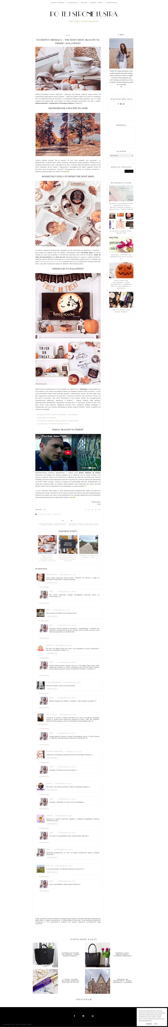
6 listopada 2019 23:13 (63, 783)
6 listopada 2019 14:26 (72, 682)
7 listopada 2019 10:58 (63, 815)
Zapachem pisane (54, 682)
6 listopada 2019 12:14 (63, 645)
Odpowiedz (52, 583)
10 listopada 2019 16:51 (66, 733)
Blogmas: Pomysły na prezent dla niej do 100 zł (121, 256)
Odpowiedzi (44, 587)
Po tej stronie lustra (23, 1024)
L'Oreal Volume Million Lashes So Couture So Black (70, 981)
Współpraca (112, 2)
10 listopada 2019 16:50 (66, 767)
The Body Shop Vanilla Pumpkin (51, 261)
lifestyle (41, 514)
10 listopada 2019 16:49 (66, 799)
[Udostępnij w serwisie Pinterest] (99, 510)
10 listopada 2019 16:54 (66, 662)
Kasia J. (49, 783)
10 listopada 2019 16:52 (66, 698)
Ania (51, 591)
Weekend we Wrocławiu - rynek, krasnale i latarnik (122, 981)
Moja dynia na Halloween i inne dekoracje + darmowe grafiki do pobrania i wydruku (121, 284)
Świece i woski (97, 2)
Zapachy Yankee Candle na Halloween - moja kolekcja (58, 414)
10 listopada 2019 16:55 (66, 625)
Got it (155, 1023)
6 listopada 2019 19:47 (73, 751)
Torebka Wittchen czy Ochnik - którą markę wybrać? (70, 954)
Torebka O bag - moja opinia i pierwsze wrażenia (123, 954)
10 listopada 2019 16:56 (66, 591)
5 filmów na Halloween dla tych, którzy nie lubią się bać (58, 421)
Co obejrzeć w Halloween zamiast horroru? (54, 424)
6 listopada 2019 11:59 (61, 610)
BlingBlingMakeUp (54, 751)
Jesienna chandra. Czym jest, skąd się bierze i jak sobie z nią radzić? (83, 524)
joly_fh (49, 866)
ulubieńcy (57, 514)
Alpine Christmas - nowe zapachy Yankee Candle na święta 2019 (52, 524)
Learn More (149, 1023)
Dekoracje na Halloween (47, 417)
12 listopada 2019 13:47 (64, 866)
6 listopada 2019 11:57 (67, 574)
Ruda (48, 610)
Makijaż (84, 2)
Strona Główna (57, 2)
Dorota (49, 645)
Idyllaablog (51, 574)
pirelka (49, 815)
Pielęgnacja (72, 2)
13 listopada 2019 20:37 (66, 881)
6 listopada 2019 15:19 (67, 714)
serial (49, 514)
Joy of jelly (51, 714)
